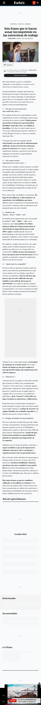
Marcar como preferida (20, 75)
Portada (13, 24)
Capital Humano (24, 24)
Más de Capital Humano (14, 499)
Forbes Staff (11, 38)
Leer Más (13, 700)
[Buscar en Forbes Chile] (38, 3)
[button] (39, 683)
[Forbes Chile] (19, 3)
